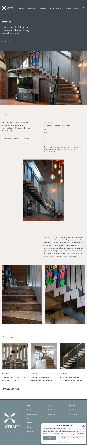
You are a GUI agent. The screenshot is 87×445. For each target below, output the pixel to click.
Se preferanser (77, 438)
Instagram (51, 414)
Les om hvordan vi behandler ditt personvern (53, 433)
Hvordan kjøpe (31, 8)
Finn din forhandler (55, 8)
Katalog (76, 8)
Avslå (63, 438)
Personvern (67, 442)
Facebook (51, 410)
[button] (83, 425)
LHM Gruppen (73, 410)
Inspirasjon (43, 8)
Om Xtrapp (67, 8)
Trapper (21, 8)
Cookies (30, 431)
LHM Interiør (73, 414)
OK (50, 438)
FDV (28, 418)
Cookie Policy (60, 442)
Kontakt (29, 423)
